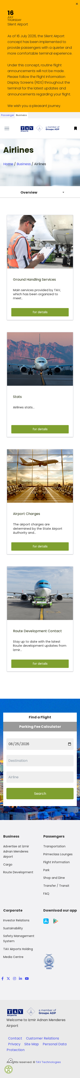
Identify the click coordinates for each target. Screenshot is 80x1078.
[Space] (40, 128)
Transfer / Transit (56, 886)
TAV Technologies (48, 1062)
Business (21, 115)
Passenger (7, 115)
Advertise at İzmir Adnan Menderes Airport (16, 851)
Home (8, 164)
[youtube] (26, 978)
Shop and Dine (54, 878)
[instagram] (14, 978)
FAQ (46, 893)
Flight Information (56, 862)
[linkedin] (20, 978)
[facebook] (2, 978)
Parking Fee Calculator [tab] (40, 726)
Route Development (18, 872)
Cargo (7, 864)
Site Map (32, 1044)
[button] (77, 4)
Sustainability (13, 928)
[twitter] (8, 978)
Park (46, 870)
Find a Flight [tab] (40, 717)
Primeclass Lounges (58, 854)
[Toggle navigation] (10, 128)
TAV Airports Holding (18, 949)
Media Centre (13, 957)
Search (40, 793)
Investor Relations (16, 920)
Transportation (54, 846)
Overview (28, 192)
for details (40, 312)
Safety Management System (18, 938)
